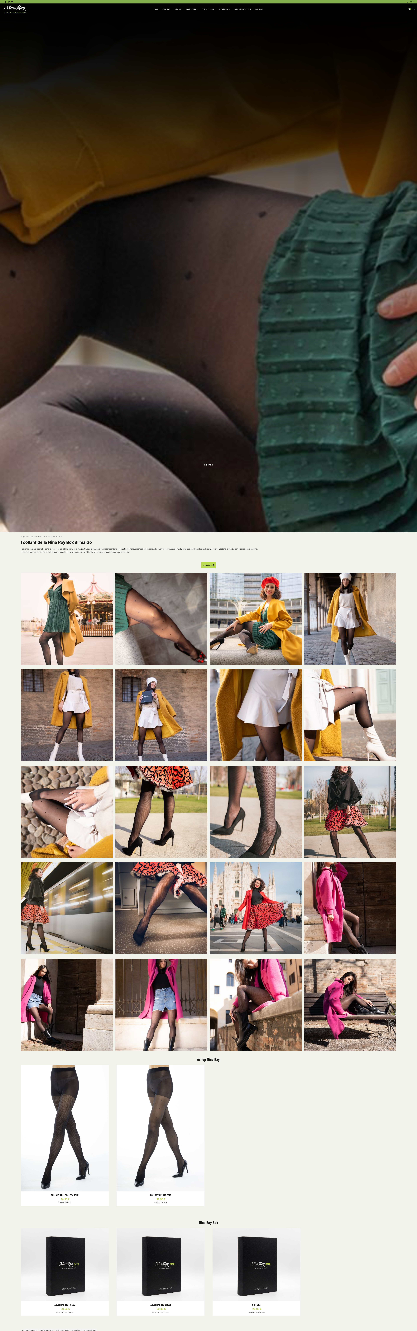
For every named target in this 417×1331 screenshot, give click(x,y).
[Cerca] (407, 2)
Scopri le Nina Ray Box (28, 536)
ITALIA (411, 1)
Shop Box (207, 565)
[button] (205, 465)
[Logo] (15, 9)
